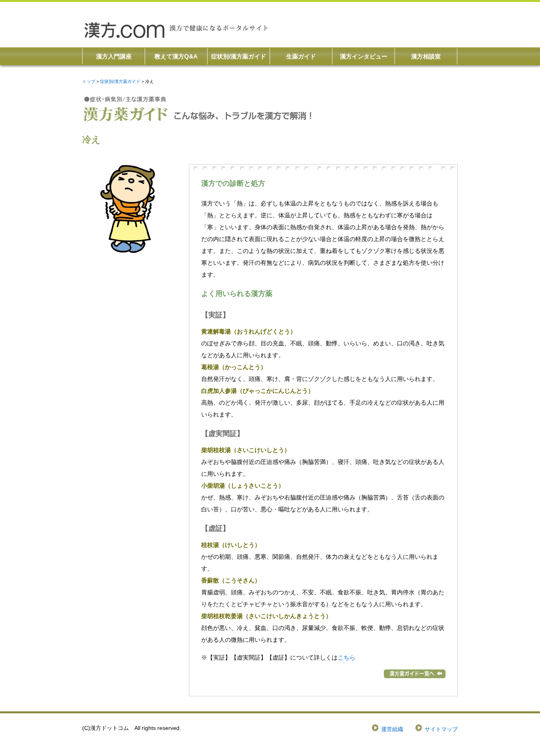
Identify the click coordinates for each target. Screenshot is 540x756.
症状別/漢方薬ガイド (238, 56)
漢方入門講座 (114, 56)
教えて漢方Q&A (176, 56)
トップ (88, 81)
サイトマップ (441, 729)
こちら (346, 657)
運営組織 (392, 729)
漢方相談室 (426, 56)
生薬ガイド (301, 56)
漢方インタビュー (363, 56)
